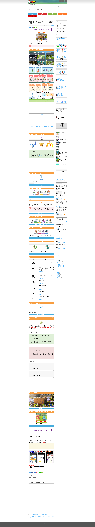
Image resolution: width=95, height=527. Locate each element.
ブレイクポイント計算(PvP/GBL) (61, 86)
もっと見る (65, 221)
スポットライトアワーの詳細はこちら (42, 238)
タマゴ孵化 (64, 56)
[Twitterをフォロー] (59, 1)
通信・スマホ (58, 277)
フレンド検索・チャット (60, 40)
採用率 (64, 100)
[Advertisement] (41, 108)
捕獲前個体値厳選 (59, 79)
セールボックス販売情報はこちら (41, 314)
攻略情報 (52, 25)
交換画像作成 (59, 89)
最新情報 (32, 6)
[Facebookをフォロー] (61, 1)
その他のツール (60, 263)
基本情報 (58, 272)
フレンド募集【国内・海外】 (61, 66)
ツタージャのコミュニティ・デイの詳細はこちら (41, 253)
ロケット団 (58, 57)
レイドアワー (64, 51)
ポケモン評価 (64, 63)
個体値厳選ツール (31, 9)
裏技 (58, 276)
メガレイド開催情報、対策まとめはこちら (41, 224)
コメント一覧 (64, 64)
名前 (29, 491)
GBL (41, 9)
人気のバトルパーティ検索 (60, 85)
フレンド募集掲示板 (62, 149)
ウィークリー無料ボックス (33, 125)
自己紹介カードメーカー (60, 39)
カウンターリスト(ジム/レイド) (61, 87)
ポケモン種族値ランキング (60, 104)
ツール (50, 6)
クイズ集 (58, 260)
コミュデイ (58, 56)
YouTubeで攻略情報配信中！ (61, 38)
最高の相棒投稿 (59, 63)
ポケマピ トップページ (60, 36)
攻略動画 (64, 49)
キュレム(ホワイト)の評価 (59, 213)
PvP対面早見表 (59, 82)
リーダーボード (59, 100)
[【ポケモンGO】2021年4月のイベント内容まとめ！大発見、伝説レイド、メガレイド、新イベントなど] (32, 27)
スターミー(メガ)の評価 (59, 179)
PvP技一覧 (58, 101)
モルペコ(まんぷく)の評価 (59, 198)
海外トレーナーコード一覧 (60, 67)
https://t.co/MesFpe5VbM (47, 373)
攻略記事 (58, 49)
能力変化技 (64, 101)
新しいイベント (32, 124)
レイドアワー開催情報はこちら (42, 213)
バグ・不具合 (58, 267)
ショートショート (59, 261)
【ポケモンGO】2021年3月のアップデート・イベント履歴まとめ (38, 514)
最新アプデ (58, 50)
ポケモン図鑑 (59, 70)
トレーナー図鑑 (59, 71)
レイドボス (58, 51)
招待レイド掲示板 (61, 132)
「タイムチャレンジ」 (42, 155)
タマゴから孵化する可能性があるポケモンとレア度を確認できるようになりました (41, 126)
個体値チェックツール (61, 265)
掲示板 (59, 6)
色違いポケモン (65, 70)
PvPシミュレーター (59, 81)
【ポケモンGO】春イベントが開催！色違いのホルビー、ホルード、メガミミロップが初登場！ (42, 517)
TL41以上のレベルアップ (60, 44)
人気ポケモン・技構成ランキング (61, 102)
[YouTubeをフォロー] (62, 1)
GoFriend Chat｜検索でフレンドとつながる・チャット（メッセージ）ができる (63, 163)
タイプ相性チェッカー (60, 88)
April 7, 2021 (43, 368)
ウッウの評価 (58, 206)
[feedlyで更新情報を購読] (65, 1)
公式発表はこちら (41, 408)
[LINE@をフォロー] (63, 1)
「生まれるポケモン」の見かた (34, 127)
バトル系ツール (60, 264)
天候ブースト (64, 72)
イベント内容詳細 (40, 271)
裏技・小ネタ (58, 275)
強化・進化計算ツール (61, 266)
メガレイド (64, 52)
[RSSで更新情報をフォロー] (66, 1)
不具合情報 (64, 57)
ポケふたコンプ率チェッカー (61, 93)
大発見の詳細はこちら (42, 185)
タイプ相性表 (37, 9)
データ (41, 6)
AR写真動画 (58, 255)
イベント (64, 50)
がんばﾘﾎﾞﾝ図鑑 (65, 71)
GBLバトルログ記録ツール (60, 80)
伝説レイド (58, 52)
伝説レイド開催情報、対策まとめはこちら (41, 196)
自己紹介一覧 (59, 64)
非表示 (42, 114)
